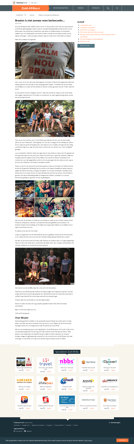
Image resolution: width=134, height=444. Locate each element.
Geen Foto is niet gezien (87, 30)
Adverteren (17, 425)
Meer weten (88, 440)
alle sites (34, 3)
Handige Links (25, 425)
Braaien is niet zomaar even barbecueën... (49, 15)
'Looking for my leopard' (87, 27)
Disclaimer (68, 425)
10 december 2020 (86, 25)
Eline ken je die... (85, 41)
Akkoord (122, 440)
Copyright (49, 425)
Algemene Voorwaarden (38, 425)
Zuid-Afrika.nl (19, 15)
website (28, 370)
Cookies (76, 425)
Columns (32, 15)
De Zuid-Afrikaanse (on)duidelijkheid (91, 39)
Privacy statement (59, 425)
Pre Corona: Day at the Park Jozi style (91, 32)
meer (20, 370)
